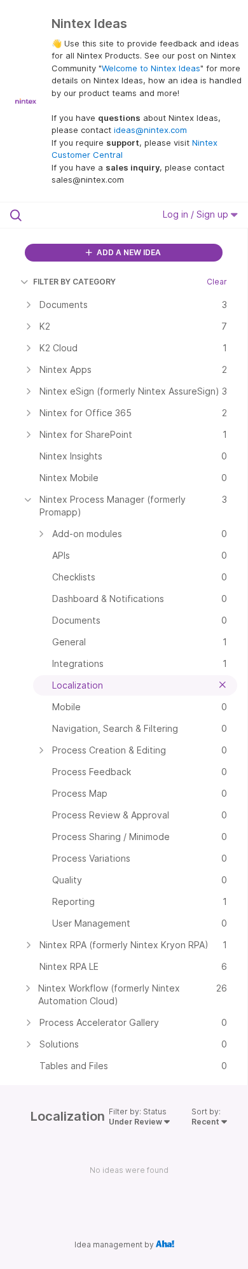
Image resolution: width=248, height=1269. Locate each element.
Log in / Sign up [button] (197, 214)
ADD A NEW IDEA (128, 252)
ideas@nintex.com (150, 130)
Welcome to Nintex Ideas (151, 68)
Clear (217, 281)
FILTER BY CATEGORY (74, 281)
